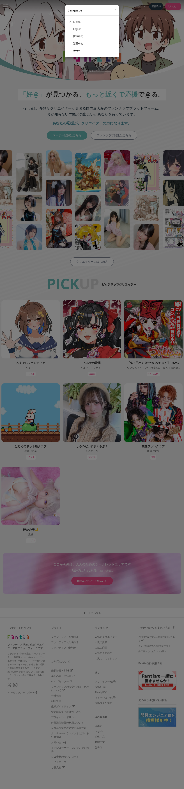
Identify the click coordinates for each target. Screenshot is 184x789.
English (77, 29)
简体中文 (78, 36)
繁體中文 (78, 43)
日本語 (77, 21)
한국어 (77, 50)
